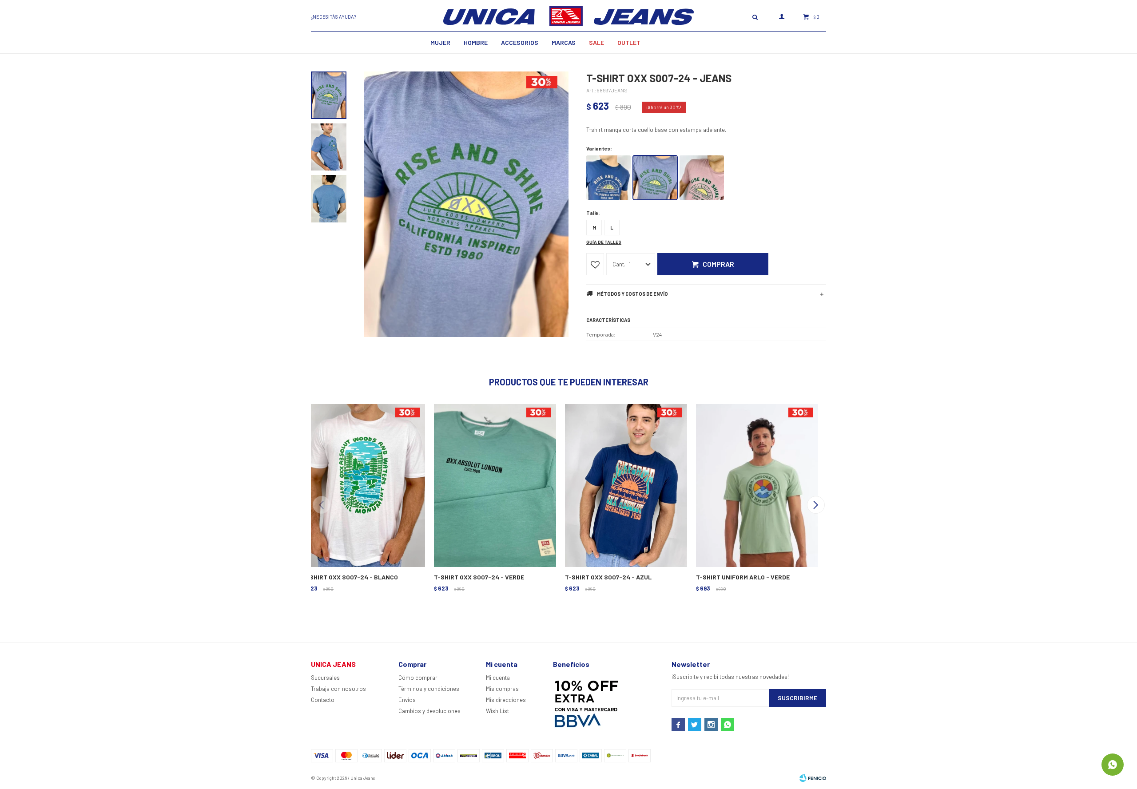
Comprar (718, 264)
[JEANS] (655, 177)
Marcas (564, 42)
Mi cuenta (498, 677)
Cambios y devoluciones (429, 710)
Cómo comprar (417, 677)
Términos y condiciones (428, 688)
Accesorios (519, 42)
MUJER (440, 42)
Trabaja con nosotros (338, 688)
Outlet (628, 42)
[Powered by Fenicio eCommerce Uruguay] (812, 778)
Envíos (407, 699)
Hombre (476, 42)
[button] (816, 505)
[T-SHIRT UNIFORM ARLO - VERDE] (756, 484)
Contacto (322, 699)
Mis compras (502, 688)
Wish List (497, 710)
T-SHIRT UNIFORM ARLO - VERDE (743, 577)
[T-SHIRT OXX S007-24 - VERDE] (494, 484)
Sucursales (325, 677)
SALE (596, 42)
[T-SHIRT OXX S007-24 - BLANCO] (363, 484)
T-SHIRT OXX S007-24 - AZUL (608, 577)
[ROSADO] (702, 177)
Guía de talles (603, 242)
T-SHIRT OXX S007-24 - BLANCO (350, 577)
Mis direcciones (506, 699)
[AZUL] (608, 177)
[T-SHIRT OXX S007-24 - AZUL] (625, 484)
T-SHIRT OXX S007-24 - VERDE (479, 577)
